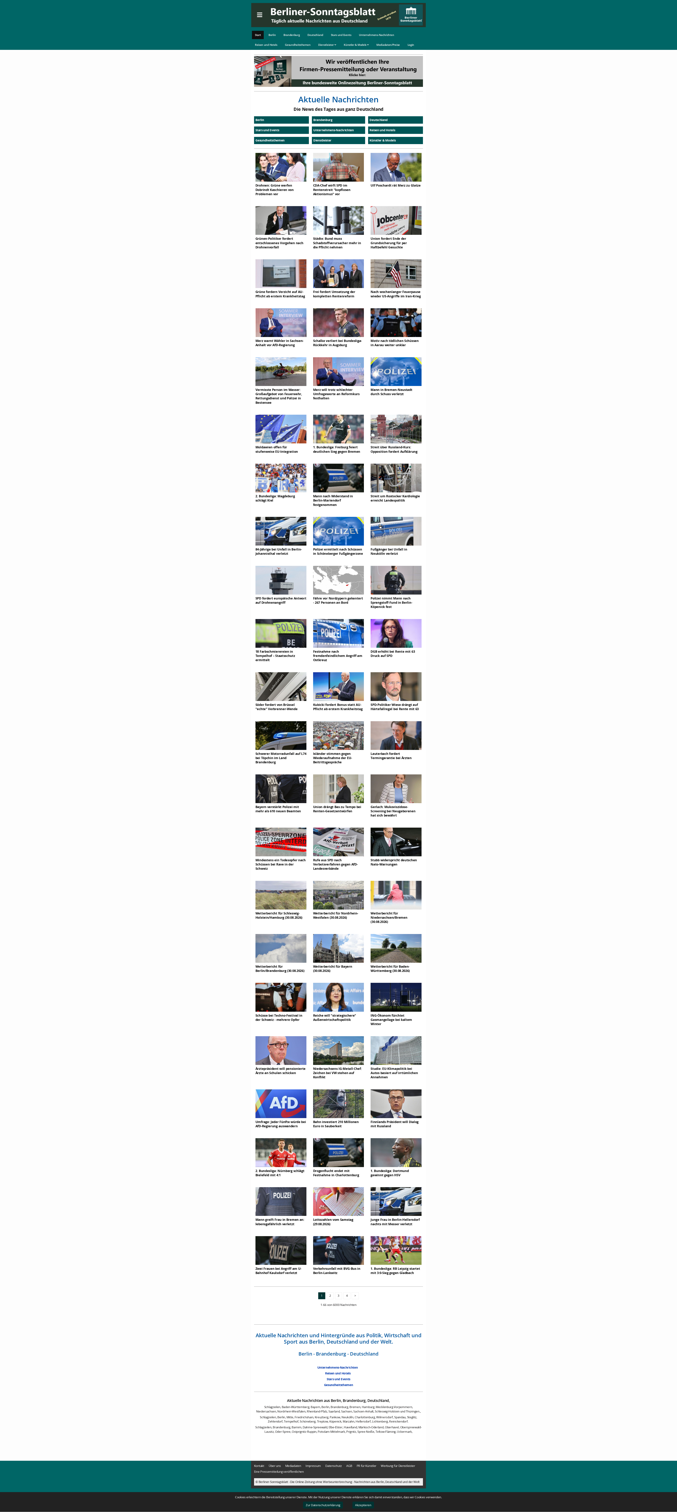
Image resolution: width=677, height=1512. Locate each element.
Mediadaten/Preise (388, 45)
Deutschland (315, 35)
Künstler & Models (355, 45)
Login (411, 45)
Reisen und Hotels (266, 45)
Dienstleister (326, 45)
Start (258, 35)
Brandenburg (291, 35)
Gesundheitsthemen (297, 45)
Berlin (272, 35)
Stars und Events (341, 35)
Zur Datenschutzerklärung (323, 1505)
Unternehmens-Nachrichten (376, 35)
